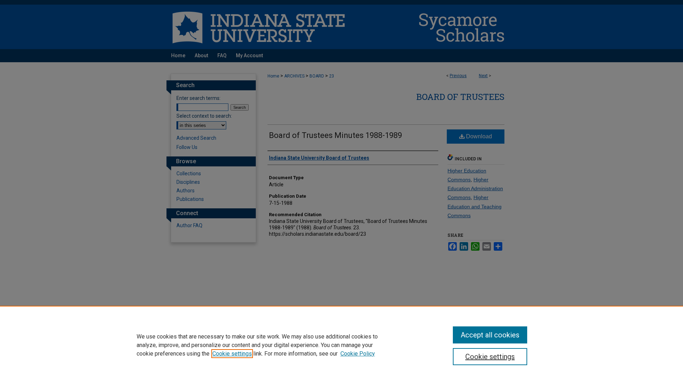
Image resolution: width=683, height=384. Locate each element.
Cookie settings (232, 353)
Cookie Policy (357, 353)
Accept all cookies (490, 335)
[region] (341, 345)
